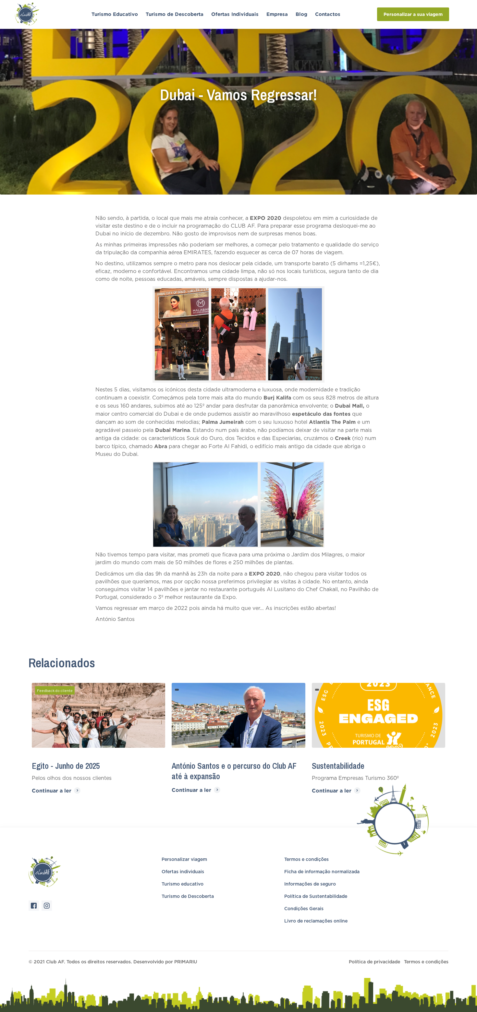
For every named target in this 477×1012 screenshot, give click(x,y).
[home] (36, 14)
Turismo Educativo (115, 14)
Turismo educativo (182, 884)
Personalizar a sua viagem (413, 14)
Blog (301, 14)
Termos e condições (306, 859)
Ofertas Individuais (235, 14)
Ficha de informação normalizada (322, 872)
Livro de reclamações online (316, 921)
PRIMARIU (185, 962)
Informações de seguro (310, 884)
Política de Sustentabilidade (315, 896)
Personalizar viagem (184, 859)
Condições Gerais (304, 909)
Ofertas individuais (183, 872)
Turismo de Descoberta (174, 14)
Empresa (277, 14)
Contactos (327, 14)
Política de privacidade (374, 962)
